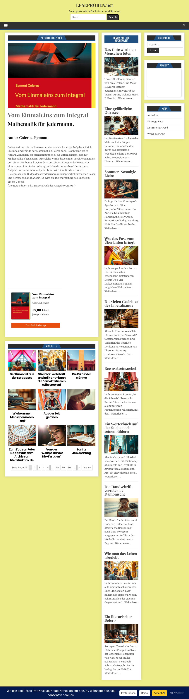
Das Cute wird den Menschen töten (120, 51)
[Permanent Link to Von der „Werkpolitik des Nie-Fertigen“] (52, 435)
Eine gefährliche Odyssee (118, 110)
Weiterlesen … (126, 98)
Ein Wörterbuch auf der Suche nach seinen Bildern (121, 427)
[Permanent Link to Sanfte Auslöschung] (81, 435)
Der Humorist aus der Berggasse (22, 376)
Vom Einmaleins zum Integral (48, 115)
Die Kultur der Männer (81, 376)
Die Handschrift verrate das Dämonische (118, 490)
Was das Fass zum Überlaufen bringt (119, 240)
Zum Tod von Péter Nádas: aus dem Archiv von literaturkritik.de (22, 454)
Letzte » (87, 467)
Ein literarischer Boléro (118, 618)
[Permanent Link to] (81, 399)
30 (69, 467)
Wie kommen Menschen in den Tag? (22, 417)
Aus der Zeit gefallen (52, 415)
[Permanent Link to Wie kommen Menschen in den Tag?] (22, 399)
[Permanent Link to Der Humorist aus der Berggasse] (22, 360)
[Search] (184, 25)
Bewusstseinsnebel (120, 368)
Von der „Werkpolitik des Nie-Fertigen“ (51, 453)
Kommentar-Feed (157, 127)
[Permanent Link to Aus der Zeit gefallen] (52, 399)
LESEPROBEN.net (94, 5)
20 (63, 467)
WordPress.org (156, 134)
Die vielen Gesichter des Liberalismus (121, 303)
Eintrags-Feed (155, 121)
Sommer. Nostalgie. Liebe (120, 173)
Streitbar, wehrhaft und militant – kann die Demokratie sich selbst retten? (52, 379)
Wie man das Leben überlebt (120, 555)
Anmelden (153, 115)
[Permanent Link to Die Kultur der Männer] (81, 360)
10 (57, 467)
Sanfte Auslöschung (81, 451)
